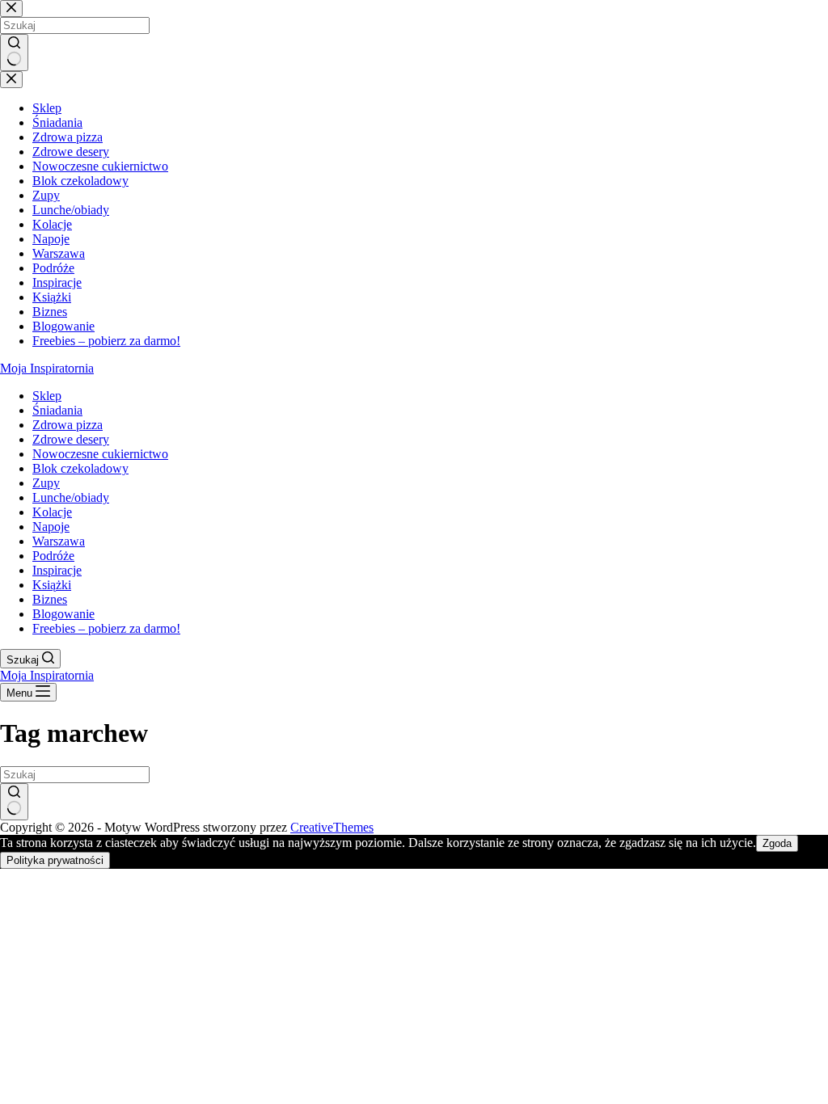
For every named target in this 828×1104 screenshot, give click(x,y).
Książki (51, 585)
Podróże (53, 556)
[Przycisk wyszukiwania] (14, 801)
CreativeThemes (332, 827)
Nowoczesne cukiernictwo (100, 454)
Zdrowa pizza (67, 425)
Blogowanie (63, 614)
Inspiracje (57, 570)
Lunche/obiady (70, 497)
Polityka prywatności (55, 860)
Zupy (46, 483)
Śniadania (57, 410)
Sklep (46, 395)
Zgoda (777, 843)
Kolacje (52, 512)
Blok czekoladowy (80, 468)
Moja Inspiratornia (47, 368)
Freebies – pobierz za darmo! (106, 628)
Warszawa (58, 541)
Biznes (49, 599)
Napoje (51, 526)
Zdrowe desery (70, 439)
